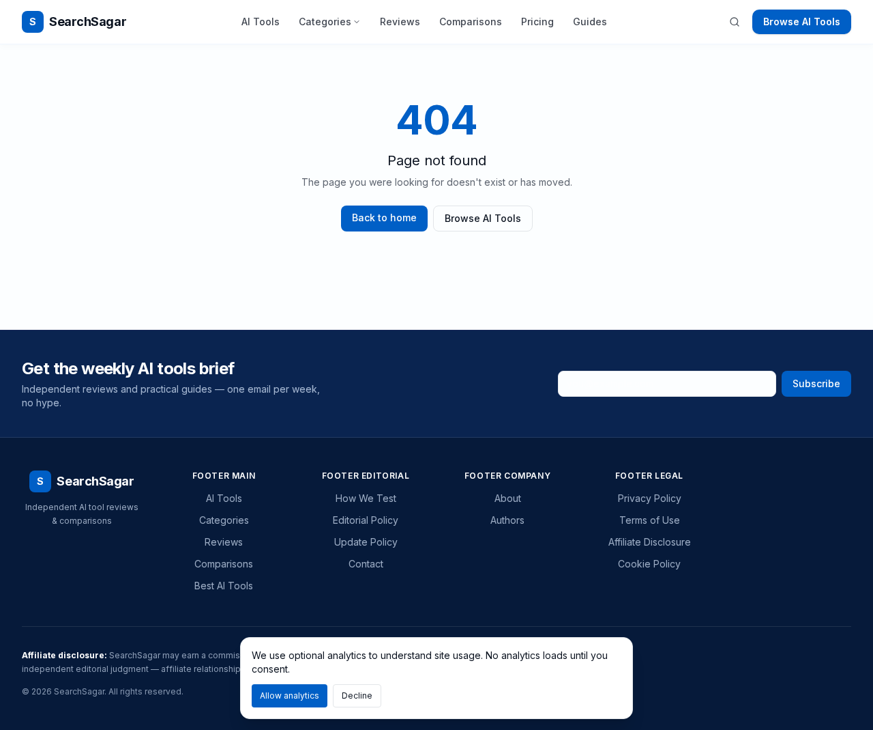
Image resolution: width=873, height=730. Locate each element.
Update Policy (366, 542)
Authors (507, 520)
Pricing (537, 21)
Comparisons (470, 21)
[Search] (734, 22)
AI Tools (260, 21)
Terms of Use (649, 520)
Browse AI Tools (801, 21)
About (507, 498)
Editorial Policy (365, 520)
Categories (325, 21)
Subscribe (816, 383)
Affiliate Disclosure (649, 542)
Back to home (384, 217)
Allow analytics (289, 695)
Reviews (400, 21)
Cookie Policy (649, 564)
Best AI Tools (223, 585)
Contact (366, 564)
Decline (357, 695)
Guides (590, 21)
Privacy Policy (649, 498)
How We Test (366, 498)
